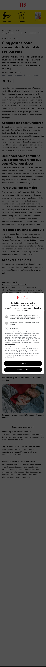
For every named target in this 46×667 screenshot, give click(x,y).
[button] (23, 328)
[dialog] (23, 333)
